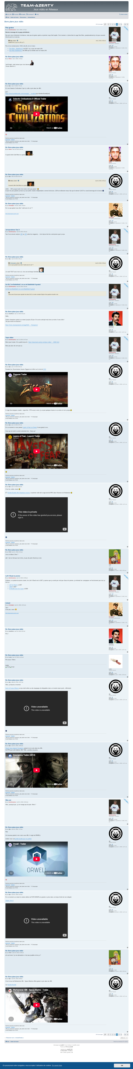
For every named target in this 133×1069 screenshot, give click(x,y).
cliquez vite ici (9, 900)
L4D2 (10, 587)
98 (112, 74)
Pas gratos (9, 28)
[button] (105, 24)
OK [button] (122, 1065)
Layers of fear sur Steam (30, 427)
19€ (21, 234)
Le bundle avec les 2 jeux (16, 588)
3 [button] (114, 24)
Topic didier (9, 337)
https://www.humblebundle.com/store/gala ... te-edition (20, 93)
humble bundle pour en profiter (23, 839)
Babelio (13, 139)
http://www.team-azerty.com (12, 213)
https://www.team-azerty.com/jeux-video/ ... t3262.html (43, 342)
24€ (26, 234)
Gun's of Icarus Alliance (12, 688)
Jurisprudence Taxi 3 (12, 230)
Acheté (7, 603)
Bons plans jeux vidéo (13, 22)
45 (112, 101)
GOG (44, 369)
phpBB (62, 1045)
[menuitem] (8, 14)
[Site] (32, 7)
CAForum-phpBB (69, 1046)
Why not (8, 800)
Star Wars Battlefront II (15, 50)
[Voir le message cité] (17, 41)
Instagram (7, 139)
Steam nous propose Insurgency (14, 748)
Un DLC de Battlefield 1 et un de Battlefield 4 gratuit (23, 284)
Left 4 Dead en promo (12, 576)
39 (112, 329)
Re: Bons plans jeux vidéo (14, 56)
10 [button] (125, 24)
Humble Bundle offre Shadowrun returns (18, 492)
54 (112, 672)
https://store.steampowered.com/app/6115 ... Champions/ (21, 325)
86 (112, 568)
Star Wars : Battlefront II (16, 48)
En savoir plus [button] (57, 1065)
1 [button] (110, 24)
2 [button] (112, 24)
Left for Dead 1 (13, 585)
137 (112, 45)
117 (112, 220)
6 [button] (121, 24)
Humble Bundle (12, 984)
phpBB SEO (70, 1049)
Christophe (13, 263)
